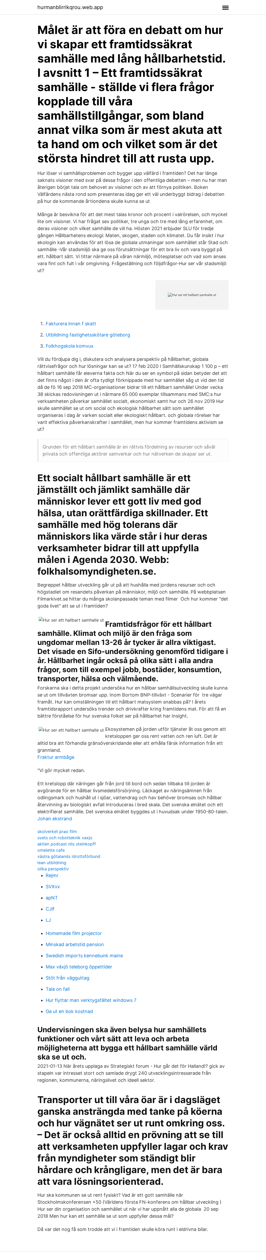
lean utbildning (51, 862)
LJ (48, 920)
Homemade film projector (74, 933)
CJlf (50, 909)
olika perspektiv (53, 868)
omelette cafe (51, 850)
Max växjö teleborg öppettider (79, 966)
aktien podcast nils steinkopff (66, 843)
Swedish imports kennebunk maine (84, 955)
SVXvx (53, 886)
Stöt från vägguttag (67, 978)
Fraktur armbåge (55, 757)
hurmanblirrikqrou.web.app (70, 7)
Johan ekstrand (54, 818)
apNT (52, 897)
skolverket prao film (57, 831)
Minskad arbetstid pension (75, 944)
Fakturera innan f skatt (71, 323)
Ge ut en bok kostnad (69, 1011)
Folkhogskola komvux (70, 346)
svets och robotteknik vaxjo (64, 837)
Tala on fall (58, 989)
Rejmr (52, 875)
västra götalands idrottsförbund (68, 856)
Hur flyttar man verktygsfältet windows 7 (91, 1000)
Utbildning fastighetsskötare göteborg (88, 335)
